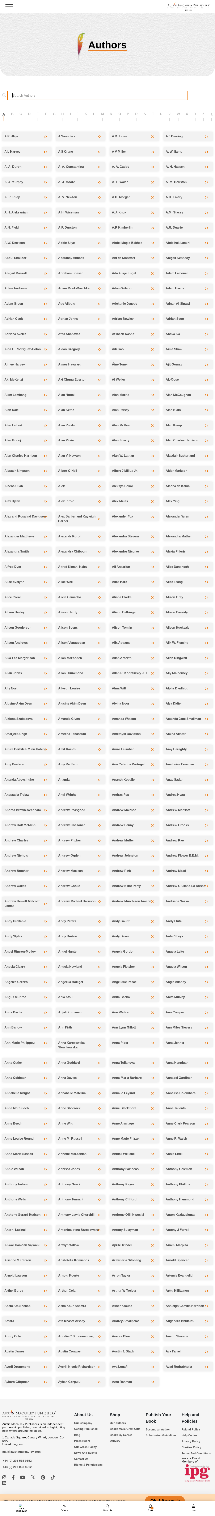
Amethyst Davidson (126, 734)
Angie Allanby (176, 982)
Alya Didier (174, 703)
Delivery (115, 1440)
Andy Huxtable (15, 921)
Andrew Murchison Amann (131, 901)
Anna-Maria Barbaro (127, 1077)
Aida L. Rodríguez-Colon (22, 349)
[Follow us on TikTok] (53, 1477)
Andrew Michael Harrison (77, 901)
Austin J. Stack (123, 1351)
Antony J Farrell (177, 1229)
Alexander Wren (177, 516)
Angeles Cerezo (16, 982)
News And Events (85, 1452)
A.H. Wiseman (68, 212)
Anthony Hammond (180, 1199)
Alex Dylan (12, 501)
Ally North (11, 688)
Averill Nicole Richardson (76, 1366)
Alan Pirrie (66, 440)
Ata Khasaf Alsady (71, 1321)
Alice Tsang (174, 582)
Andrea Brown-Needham (22, 810)
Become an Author (158, 1429)
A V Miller (119, 151)
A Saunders (66, 136)
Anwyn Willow (68, 1245)
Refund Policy (191, 1429)
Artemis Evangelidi (179, 1275)
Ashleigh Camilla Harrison (185, 1306)
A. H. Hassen (175, 166)
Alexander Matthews (19, 536)
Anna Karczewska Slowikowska (71, 1045)
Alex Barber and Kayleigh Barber (77, 519)
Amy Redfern (67, 764)
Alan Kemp (66, 410)
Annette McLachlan (72, 1154)
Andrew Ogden (69, 855)
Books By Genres (121, 1435)
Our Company (83, 1423)
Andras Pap (120, 794)
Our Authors (118, 1423)
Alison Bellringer (124, 612)
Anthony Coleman (179, 1169)
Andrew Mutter (123, 840)
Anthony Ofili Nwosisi (128, 1214)
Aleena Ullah (13, 486)
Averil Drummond (17, 1366)
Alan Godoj (12, 440)
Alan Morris (120, 395)
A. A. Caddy (120, 166)
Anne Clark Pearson (180, 1123)
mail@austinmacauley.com (21, 1451)
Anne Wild (65, 1123)
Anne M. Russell (70, 1138)
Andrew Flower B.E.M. (182, 855)
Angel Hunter (68, 951)
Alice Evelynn (14, 582)
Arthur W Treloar (124, 1290)
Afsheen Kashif (123, 334)
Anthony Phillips (178, 1184)
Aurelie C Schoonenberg (76, 1336)
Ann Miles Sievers (179, 1027)
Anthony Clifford (124, 1199)
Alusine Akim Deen (18, 703)
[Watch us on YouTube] (23, 1477)
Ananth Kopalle (123, 779)
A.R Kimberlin (122, 227)
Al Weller (118, 379)
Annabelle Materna (72, 1093)
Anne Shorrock (69, 1108)
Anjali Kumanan (69, 1012)
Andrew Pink (121, 870)
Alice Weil (65, 582)
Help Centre (189, 1435)
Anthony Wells (15, 1199)
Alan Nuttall (66, 395)
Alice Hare (119, 582)
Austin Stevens (177, 1336)
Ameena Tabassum (72, 734)
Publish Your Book (158, 1418)
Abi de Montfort (123, 258)
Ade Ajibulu (66, 303)
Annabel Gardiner (179, 1077)
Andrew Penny (123, 825)
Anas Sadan (174, 779)
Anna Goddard (69, 1062)
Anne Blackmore (124, 1108)
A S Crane (65, 151)
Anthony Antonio (16, 1184)
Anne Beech (13, 1123)
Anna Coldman (15, 1077)
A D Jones (119, 136)
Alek (61, 486)
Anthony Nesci (69, 1184)
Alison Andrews (16, 642)
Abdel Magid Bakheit (127, 242)
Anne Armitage (123, 1123)
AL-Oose (172, 379)
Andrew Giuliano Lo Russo (185, 886)
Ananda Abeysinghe (19, 779)
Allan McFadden (70, 658)
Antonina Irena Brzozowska (78, 1229)
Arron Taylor (121, 1275)
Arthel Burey (13, 1290)
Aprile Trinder (122, 1245)
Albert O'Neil (67, 470)
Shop (115, 1414)
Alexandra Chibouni (72, 551)
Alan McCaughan (178, 395)
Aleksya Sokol (122, 486)
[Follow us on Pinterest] (43, 1477)
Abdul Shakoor (15, 258)
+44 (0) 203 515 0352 (17, 1460)
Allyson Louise (69, 688)
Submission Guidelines (161, 1435)
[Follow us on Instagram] (5, 1477)
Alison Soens (68, 627)
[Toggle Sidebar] (9, 7)
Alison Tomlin (122, 627)
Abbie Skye (66, 242)
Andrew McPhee (124, 810)
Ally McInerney (176, 673)
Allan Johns (13, 673)
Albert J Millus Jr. (125, 470)
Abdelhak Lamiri (178, 242)
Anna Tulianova (123, 1062)
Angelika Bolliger (70, 982)
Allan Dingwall (176, 658)
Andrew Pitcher (69, 840)
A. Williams (174, 151)
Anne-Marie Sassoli (18, 1154)
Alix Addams (121, 642)
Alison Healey (14, 612)
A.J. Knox (119, 212)
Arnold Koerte (68, 1275)
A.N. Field (11, 227)
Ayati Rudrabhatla (179, 1366)
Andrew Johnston (125, 855)
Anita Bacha (121, 997)
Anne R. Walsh (176, 1138)
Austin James (14, 1351)
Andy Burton (67, 936)
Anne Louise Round (19, 1138)
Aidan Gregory (69, 349)
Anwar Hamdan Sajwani (21, 1245)
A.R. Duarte (174, 227)
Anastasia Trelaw (16, 794)
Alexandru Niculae (125, 551)
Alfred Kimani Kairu (72, 566)
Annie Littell (174, 1154)
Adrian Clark (13, 318)
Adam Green (13, 303)
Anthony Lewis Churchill (76, 1214)
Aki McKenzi (13, 379)
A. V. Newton (67, 197)
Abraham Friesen (70, 273)
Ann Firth (65, 1027)
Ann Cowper (175, 1012)
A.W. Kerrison (14, 242)
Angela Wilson (176, 966)
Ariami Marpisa (177, 1245)
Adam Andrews (15, 288)
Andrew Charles (16, 840)
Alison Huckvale (177, 627)
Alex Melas (120, 501)
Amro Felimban (123, 749)
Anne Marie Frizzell (126, 1138)
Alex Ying (173, 501)
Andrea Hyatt (175, 794)
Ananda (63, 779)
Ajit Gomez (174, 364)
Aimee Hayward (69, 364)
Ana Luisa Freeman (180, 764)
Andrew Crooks (177, 825)
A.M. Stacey (174, 212)
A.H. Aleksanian (16, 212)
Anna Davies (67, 1077)
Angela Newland (70, 966)
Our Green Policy (85, 1446)
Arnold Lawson (15, 1275)
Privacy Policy (191, 1441)
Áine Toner (120, 364)
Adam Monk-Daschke (73, 288)
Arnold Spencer (177, 1260)
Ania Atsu (65, 997)
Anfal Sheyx (174, 936)
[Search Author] (5, 95)
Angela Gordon (123, 951)
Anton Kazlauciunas (180, 1214)
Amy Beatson (14, 764)
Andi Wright (67, 794)
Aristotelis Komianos (73, 1260)
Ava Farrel (173, 1351)
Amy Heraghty (176, 749)
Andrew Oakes (15, 886)
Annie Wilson (14, 1169)
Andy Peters (67, 921)
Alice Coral (12, 597)
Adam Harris (175, 288)
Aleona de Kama (178, 486)
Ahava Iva (173, 334)
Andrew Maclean (70, 870)
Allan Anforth (121, 658)
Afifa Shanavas (69, 334)
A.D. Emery (174, 197)
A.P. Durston (67, 227)
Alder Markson (176, 470)
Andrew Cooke (69, 886)
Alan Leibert (13, 425)
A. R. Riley (12, 197)
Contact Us (81, 1458)
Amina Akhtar (176, 734)
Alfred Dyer (12, 566)
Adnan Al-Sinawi (178, 303)
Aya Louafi (119, 1366)
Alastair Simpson (17, 470)
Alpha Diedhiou (177, 688)
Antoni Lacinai (15, 1229)
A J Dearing (174, 136)
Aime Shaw (174, 349)
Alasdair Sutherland (180, 455)
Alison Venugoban (71, 642)
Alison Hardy (67, 612)
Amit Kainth (67, 749)
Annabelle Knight (17, 1093)
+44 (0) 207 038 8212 (17, 1467)
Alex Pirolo (66, 501)
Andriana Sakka (177, 901)
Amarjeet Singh (15, 734)
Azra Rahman (122, 1381)
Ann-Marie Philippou (19, 1042)
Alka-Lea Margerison (19, 658)
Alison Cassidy (177, 612)
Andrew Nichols (16, 855)
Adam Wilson (121, 288)
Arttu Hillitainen (177, 1290)
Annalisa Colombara (180, 1093)
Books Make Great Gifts (125, 1428)
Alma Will (119, 688)
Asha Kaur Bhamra (72, 1306)
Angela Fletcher (123, 966)
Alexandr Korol (69, 536)
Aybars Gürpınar (16, 1381)
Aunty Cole (12, 1336)
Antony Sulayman (125, 1229)
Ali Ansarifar (121, 566)
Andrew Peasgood (71, 810)
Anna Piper (120, 1042)
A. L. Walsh (120, 182)
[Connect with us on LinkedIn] (4, 1483)
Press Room (82, 1440)
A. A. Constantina (71, 166)
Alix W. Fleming (177, 642)
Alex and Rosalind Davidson (25, 516)
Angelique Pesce (124, 982)
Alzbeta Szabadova (18, 718)
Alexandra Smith (16, 551)
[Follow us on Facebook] (14, 1477)
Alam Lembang (15, 395)
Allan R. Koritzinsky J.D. (130, 673)
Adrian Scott (175, 318)
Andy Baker (120, 936)
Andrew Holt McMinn (19, 825)
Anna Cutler (13, 1062)
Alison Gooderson (17, 627)
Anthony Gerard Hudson (22, 1214)
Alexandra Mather (179, 536)
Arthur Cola (66, 1290)
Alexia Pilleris (176, 551)
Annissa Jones (69, 1169)
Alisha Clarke (121, 597)
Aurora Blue (121, 1336)
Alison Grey (174, 597)
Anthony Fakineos (125, 1169)
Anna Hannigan (177, 1062)
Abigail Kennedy (178, 258)
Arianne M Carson (17, 1260)
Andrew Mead (176, 870)
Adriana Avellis (15, 334)
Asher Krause (122, 1306)
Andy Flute (174, 921)
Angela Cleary (14, 966)
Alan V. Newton (69, 455)
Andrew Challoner (71, 825)
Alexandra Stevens (125, 536)
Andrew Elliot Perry (126, 886)
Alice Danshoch (177, 566)
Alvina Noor (120, 703)
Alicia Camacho (69, 597)
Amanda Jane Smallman (183, 718)
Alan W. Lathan (123, 455)
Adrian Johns (68, 318)
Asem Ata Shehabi (17, 1306)
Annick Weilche (123, 1154)
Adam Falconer (177, 273)
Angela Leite (175, 951)
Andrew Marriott (178, 810)
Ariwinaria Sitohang (126, 1260)
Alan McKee (121, 425)
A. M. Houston (176, 182)
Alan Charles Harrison (182, 440)
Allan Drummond (70, 673)
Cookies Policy (191, 1447)
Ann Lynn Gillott (124, 1027)
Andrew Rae (175, 840)
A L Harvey (12, 151)
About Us (83, 1414)
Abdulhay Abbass (71, 258)
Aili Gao (118, 349)
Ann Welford (121, 1012)
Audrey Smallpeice (125, 1321)
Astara (9, 1321)
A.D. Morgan (121, 197)
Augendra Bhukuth (180, 1321)
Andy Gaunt (121, 921)
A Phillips (11, 136)
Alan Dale (11, 410)
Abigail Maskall (15, 273)
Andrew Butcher (16, 870)
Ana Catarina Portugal (128, 764)
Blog (77, 1435)
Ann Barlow (13, 1027)
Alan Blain (173, 410)
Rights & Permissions (88, 1464)
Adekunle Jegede (124, 303)
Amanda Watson (124, 718)
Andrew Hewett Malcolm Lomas (22, 903)
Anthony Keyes (123, 1184)
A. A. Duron (12, 166)
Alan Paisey (120, 410)
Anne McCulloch (16, 1108)
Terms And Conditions (196, 1453)
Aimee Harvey (14, 364)
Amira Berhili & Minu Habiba (25, 749)
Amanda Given (69, 718)
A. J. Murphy (13, 182)
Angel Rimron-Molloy (20, 951)
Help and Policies (190, 1418)
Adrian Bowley (123, 318)
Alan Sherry (120, 440)
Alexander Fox (122, 516)
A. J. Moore (66, 182)
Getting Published (86, 1428)
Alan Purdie (66, 425)
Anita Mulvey (175, 997)
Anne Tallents (176, 1108)
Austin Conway (69, 1351)
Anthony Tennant (70, 1199)
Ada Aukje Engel (124, 273)
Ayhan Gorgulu (69, 1381)
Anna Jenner (175, 1042)
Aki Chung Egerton (72, 379)
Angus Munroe (15, 997)
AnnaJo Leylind (123, 1093)
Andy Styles (13, 936)
